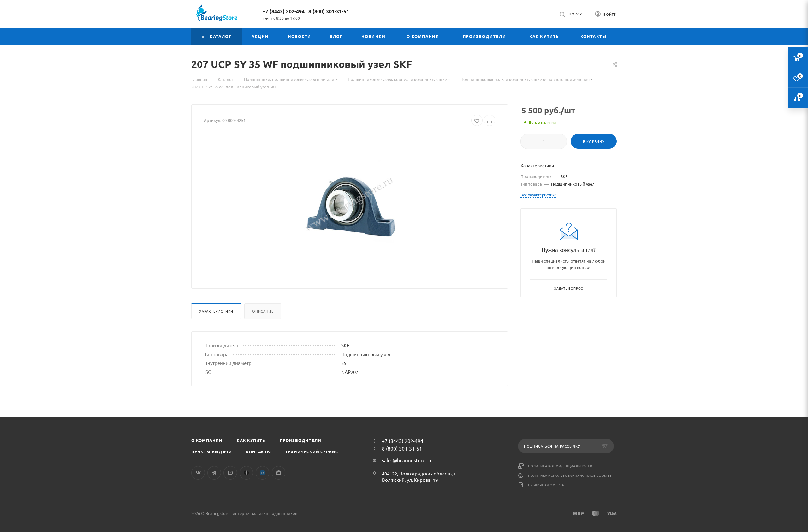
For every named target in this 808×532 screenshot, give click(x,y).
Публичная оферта (546, 484)
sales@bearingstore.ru (406, 460)
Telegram (214, 473)
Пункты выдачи (211, 451)
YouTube (230, 473)
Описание (262, 311)
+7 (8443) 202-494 (284, 11)
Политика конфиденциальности (560, 465)
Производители (300, 440)
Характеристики (216, 311)
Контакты (258, 451)
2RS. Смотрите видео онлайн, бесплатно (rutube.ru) (262, 473)
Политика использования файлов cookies (570, 475)
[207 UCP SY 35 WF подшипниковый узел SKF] (350, 205)
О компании (207, 440)
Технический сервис (311, 451)
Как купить (251, 440)
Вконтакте (198, 473)
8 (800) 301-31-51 (328, 11)
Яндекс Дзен (246, 473)
